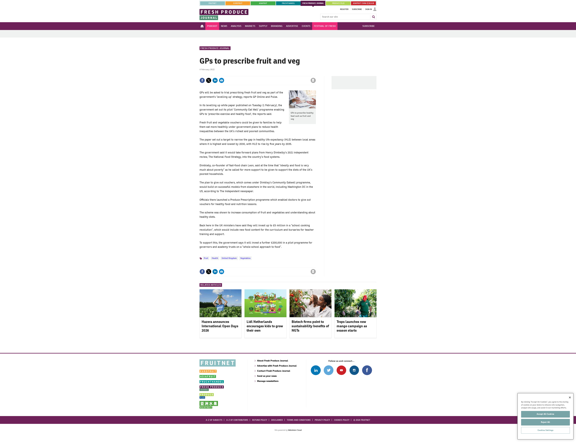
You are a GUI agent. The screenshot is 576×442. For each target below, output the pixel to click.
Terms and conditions (299, 420)
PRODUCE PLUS (338, 3)
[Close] (570, 397)
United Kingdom (229, 258)
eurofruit (237, 3)
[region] (545, 416)
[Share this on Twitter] (208, 80)
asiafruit (263, 3)
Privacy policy (322, 420)
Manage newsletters (267, 381)
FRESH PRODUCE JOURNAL (313, 3)
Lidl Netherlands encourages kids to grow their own (265, 326)
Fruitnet (212, 3)
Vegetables (245, 258)
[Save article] (313, 80)
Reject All (545, 422)
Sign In (368, 9)
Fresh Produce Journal (215, 48)
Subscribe (357, 9)
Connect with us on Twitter (328, 370)
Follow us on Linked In (316, 370)
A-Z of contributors (237, 420)
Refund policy (259, 420)
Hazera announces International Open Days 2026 (220, 326)
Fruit (206, 258)
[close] (315, 74)
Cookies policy (341, 420)
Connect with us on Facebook (367, 370)
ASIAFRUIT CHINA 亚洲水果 (363, 3)
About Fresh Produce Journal (272, 360)
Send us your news (267, 376)
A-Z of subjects (214, 420)
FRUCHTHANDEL (288, 3)
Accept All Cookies (545, 414)
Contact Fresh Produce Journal (273, 370)
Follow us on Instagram (354, 370)
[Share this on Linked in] (215, 80)
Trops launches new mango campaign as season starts (352, 326)
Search (373, 16)
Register (344, 9)
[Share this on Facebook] (202, 80)
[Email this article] (221, 80)
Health (215, 258)
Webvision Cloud (295, 430)
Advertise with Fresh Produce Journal (277, 365)
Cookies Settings (546, 430)
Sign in (277, 74)
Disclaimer (277, 420)
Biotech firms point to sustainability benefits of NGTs (310, 326)
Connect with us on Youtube (341, 370)
